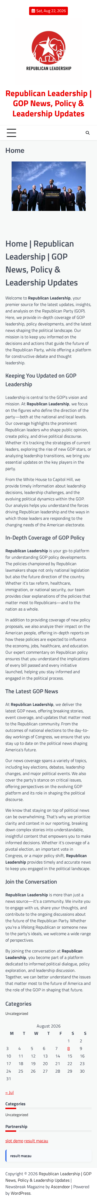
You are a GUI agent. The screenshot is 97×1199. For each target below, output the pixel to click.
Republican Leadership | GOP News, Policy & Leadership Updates (48, 103)
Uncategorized (16, 1013)
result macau (36, 1140)
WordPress (20, 1193)
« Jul (9, 1092)
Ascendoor (60, 1186)
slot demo (14, 1140)
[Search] (88, 133)
